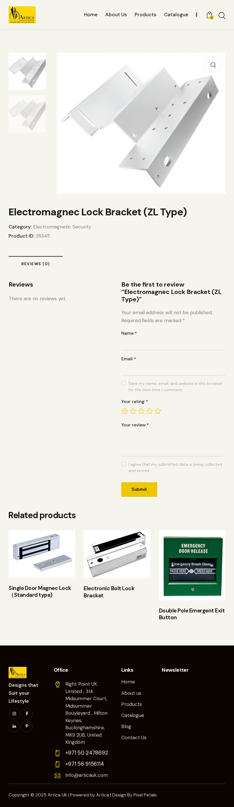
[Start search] (222, 15)
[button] (213, 65)
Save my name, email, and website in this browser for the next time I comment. (175, 386)
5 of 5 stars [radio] (157, 411)
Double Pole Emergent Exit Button (192, 614)
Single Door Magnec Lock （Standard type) (40, 592)
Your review (135, 425)
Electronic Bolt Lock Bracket (109, 592)
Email (128, 359)
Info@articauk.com (86, 775)
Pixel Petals (145, 795)
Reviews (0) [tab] (35, 263)
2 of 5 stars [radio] (133, 411)
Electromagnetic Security (62, 227)
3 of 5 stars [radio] (141, 411)
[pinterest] (27, 726)
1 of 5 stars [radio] (124, 411)
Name (129, 333)
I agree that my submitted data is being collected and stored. (175, 467)
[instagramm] (14, 714)
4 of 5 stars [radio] (149, 411)
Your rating (134, 401)
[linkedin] (14, 726)
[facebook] (27, 714)
